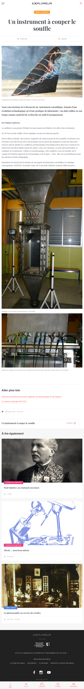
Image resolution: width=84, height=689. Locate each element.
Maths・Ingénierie (42, 12)
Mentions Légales (42, 679)
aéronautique (10, 411)
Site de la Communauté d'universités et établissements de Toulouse (40, 653)
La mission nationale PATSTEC (14, 402)
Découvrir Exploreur (42, 659)
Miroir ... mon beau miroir (16, 550)
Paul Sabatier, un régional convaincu (21, 487)
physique (20, 411)
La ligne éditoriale (17, 663)
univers (17, 619)
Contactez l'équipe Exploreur (62, 663)
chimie (9, 494)
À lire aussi (43, 663)
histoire (10, 619)
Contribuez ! (32, 663)
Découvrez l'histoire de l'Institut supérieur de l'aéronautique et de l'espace (31, 397)
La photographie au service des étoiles (22, 612)
